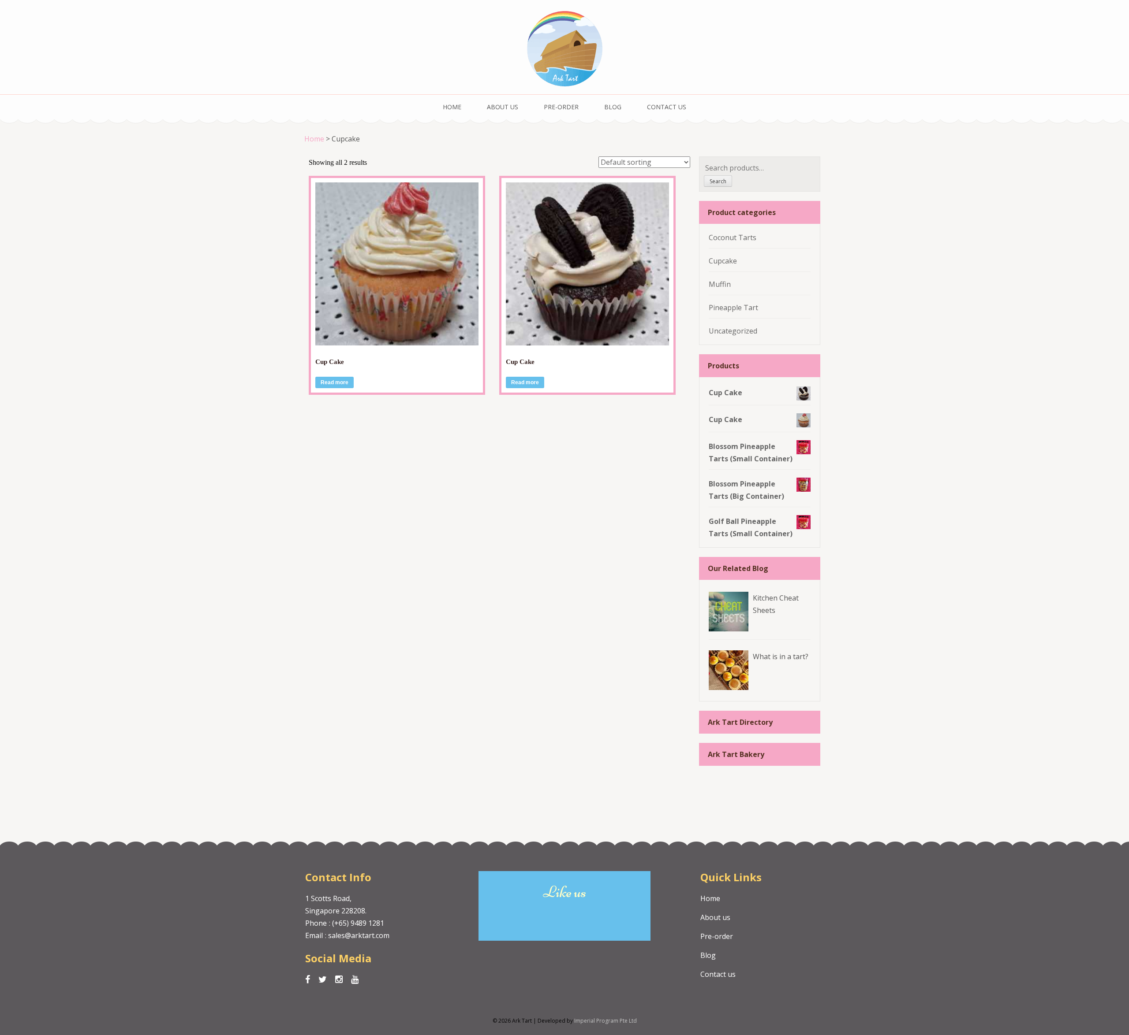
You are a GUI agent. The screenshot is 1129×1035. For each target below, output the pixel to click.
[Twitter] (322, 979)
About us (502, 107)
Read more (334, 382)
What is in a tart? (780, 656)
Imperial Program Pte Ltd (605, 1020)
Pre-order (561, 107)
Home (452, 107)
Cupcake (723, 261)
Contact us (666, 107)
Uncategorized (733, 331)
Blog (612, 107)
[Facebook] (307, 979)
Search (718, 181)
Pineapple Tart (733, 307)
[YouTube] (355, 979)
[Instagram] (339, 979)
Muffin (720, 284)
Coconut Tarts (732, 237)
